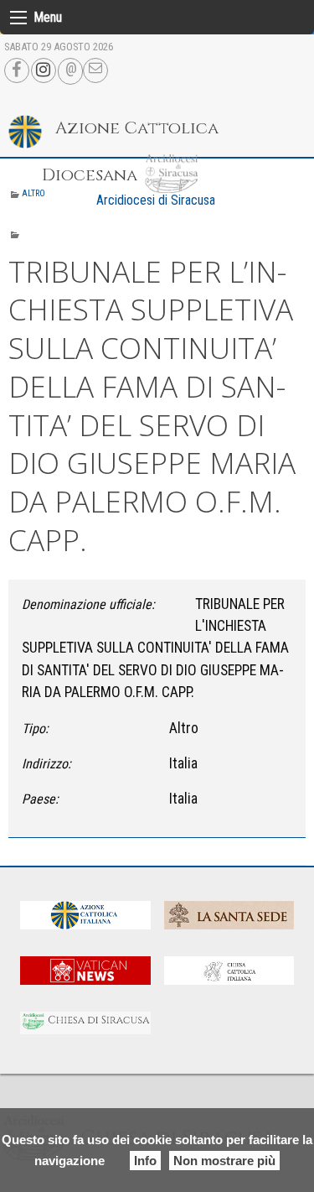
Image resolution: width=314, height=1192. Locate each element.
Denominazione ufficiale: (88, 604)
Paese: (40, 799)
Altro (33, 193)
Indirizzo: (46, 764)
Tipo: (35, 729)
